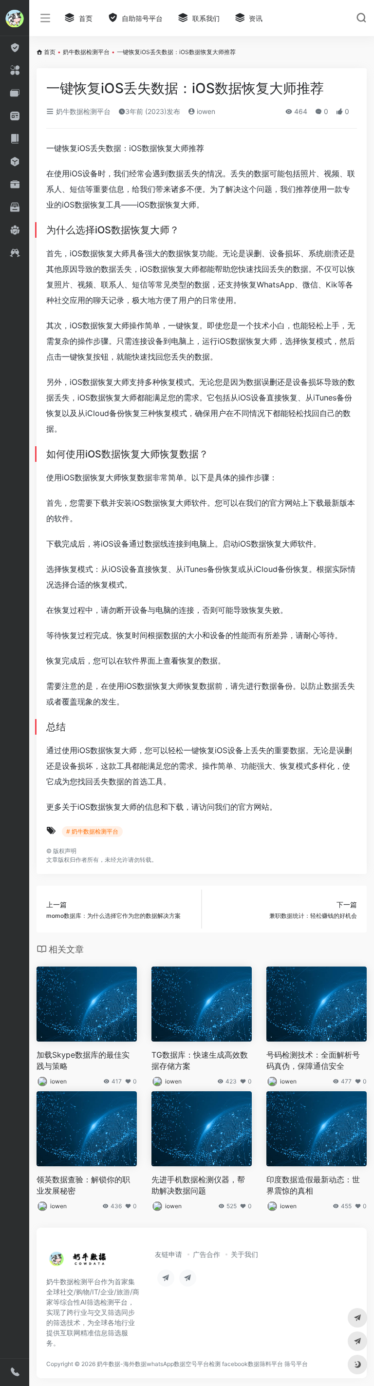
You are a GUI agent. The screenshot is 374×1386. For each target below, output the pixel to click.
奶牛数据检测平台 (86, 52)
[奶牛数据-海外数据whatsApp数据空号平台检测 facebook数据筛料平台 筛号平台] (78, 1262)
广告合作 (206, 1254)
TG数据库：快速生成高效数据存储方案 (199, 1060)
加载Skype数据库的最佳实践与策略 (83, 1060)
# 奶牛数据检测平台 (92, 831)
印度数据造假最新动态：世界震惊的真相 (313, 1185)
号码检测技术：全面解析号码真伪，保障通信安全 (313, 1060)
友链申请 (168, 1254)
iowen (205, 111)
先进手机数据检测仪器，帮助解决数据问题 (198, 1185)
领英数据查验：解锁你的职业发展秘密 (83, 1185)
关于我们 (244, 1254)
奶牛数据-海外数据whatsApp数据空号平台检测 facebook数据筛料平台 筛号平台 (202, 1363)
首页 (50, 52)
